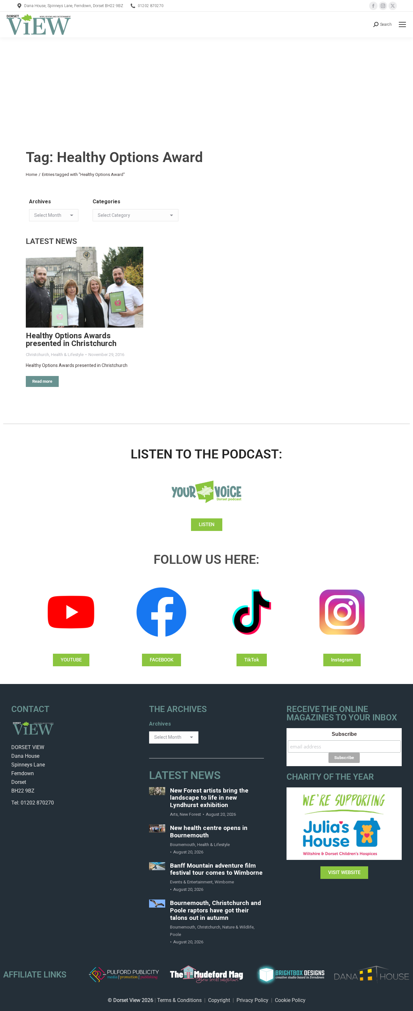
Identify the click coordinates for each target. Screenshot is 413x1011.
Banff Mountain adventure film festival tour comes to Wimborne (216, 869)
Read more (42, 381)
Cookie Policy (290, 1000)
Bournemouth (182, 845)
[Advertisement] (206, 86)
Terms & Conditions (179, 1000)
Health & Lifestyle (67, 354)
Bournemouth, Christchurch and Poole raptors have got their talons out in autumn (215, 910)
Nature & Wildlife (238, 927)
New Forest (190, 814)
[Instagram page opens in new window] (383, 6)
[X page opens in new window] (392, 6)
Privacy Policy (252, 1000)
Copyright (219, 1000)
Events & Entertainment (191, 882)
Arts (174, 814)
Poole (175, 934)
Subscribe (344, 734)
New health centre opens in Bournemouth (208, 831)
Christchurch (37, 354)
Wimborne (224, 882)
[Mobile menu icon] (402, 24)
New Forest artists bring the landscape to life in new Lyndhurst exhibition (209, 798)
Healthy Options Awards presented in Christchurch (71, 339)
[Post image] (84, 287)
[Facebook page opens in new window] (373, 6)
